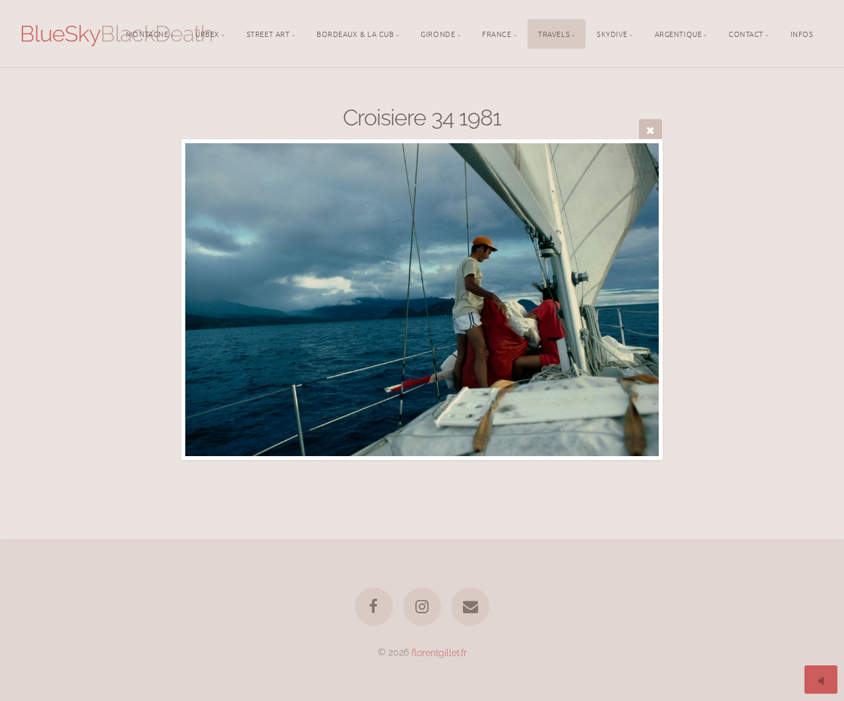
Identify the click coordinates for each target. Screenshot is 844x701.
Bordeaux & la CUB (355, 33)
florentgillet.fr (439, 651)
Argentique (678, 33)
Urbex (207, 33)
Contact (746, 33)
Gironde (438, 33)
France (496, 33)
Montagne (147, 33)
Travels (554, 33)
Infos (802, 33)
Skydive (612, 33)
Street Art (268, 33)
